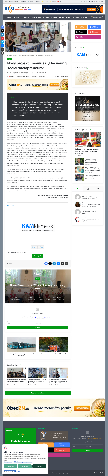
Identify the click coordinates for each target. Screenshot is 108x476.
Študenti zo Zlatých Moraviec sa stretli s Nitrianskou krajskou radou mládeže (16, 381)
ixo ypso (84, 209)
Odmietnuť (25, 466)
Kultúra (54, 17)
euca (83, 202)
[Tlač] (66, 263)
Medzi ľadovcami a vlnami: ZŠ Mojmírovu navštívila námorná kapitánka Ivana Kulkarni (58, 381)
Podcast (46, 17)
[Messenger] (58, 263)
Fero (83, 195)
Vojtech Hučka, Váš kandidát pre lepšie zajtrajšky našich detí (91, 160)
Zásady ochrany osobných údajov (60, 473)
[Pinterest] (2, 38)
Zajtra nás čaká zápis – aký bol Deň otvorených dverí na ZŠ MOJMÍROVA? (37, 381)
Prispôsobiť (11, 466)
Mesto (17, 17)
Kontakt (84, 17)
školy (34, 247)
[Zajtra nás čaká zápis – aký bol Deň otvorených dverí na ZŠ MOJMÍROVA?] (37, 373)
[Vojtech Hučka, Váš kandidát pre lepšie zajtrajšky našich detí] (79, 161)
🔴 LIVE (59, 1)
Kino (62, 17)
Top (41, 247)
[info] (18, 9)
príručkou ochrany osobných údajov (44, 317)
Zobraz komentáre (37, 393)
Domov (9, 17)
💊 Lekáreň (53, 1)
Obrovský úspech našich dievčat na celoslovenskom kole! (37, 286)
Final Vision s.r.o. (17, 471)
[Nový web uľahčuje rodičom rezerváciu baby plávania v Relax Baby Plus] (79, 169)
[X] (50, 263)
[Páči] (8, 205)
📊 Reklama (23, 1)
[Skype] (2, 42)
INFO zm (12, 76)
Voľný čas (37, 17)
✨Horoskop (45, 1)
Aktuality (26, 17)
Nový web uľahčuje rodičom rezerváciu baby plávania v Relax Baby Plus (92, 168)
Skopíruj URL (37, 256)
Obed (69, 17)
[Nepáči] (13, 205)
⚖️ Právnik (30, 1)
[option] (38, 286)
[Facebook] (46, 263)
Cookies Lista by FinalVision (10, 470)
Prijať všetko (39, 466)
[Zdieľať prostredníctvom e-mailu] (62, 263)
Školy (20, 55)
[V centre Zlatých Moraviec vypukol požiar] (79, 177)
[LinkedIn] (54, 263)
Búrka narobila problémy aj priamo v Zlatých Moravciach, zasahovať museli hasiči (88, 151)
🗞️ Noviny (37, 1)
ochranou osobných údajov (95, 438)
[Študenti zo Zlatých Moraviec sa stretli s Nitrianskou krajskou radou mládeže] (16, 373)
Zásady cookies (8, 462)
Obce (76, 17)
